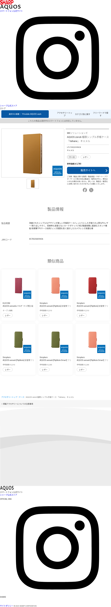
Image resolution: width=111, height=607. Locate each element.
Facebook (85, 190)
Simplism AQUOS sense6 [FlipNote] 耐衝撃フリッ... (55, 306)
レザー (85, 157)
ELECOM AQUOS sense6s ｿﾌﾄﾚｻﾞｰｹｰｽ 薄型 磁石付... (18, 306)
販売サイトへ (88, 170)
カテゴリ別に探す (82, 114)
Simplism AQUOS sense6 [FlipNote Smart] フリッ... (55, 360)
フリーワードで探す (100, 114)
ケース (72, 157)
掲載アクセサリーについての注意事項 (18, 404)
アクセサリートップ (64, 114)
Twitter (91, 190)
